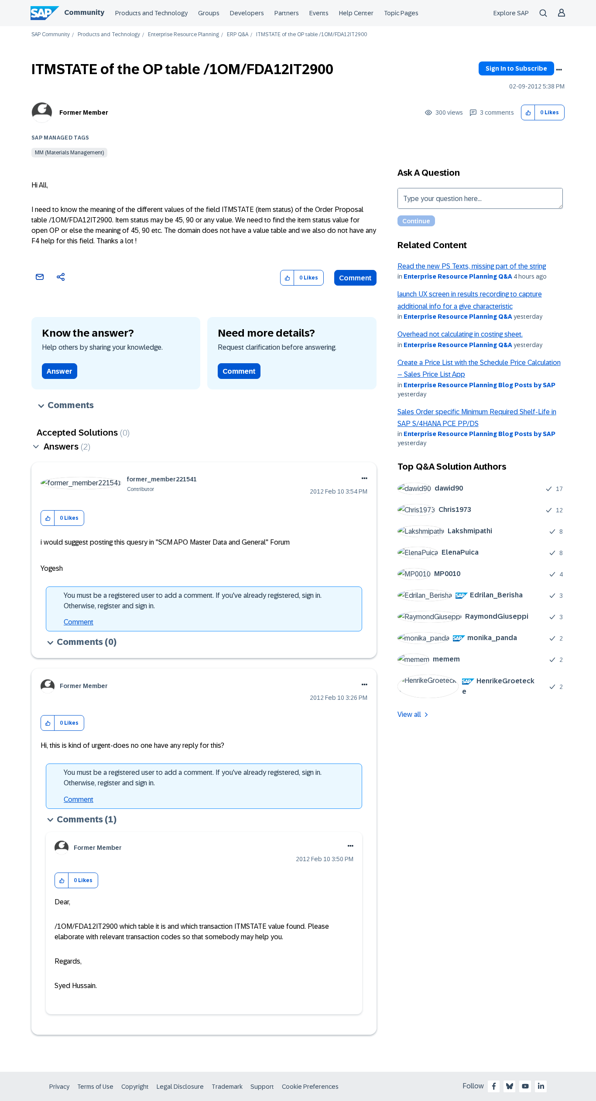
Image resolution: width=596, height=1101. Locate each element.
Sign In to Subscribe (516, 68)
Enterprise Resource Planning (183, 34)
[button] (528, 112)
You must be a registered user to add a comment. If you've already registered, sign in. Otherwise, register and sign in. (193, 601)
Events (319, 13)
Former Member (83, 112)
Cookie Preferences (310, 1086)
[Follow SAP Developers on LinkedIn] (541, 1086)
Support (262, 1086)
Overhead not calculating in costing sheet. (460, 334)
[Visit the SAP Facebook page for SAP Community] (493, 1086)
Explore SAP (511, 13)
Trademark (227, 1086)
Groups (208, 13)
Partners (286, 13)
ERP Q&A (237, 34)
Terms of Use (95, 1086)
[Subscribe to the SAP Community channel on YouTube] (525, 1086)
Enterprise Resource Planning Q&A (458, 276)
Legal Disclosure (180, 1086)
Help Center (356, 13)
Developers (247, 13)
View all (409, 714)
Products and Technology (151, 13)
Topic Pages (401, 13)
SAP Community (50, 34)
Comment (355, 278)
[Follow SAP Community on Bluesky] (509, 1086)
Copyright (135, 1086)
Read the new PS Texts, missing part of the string (471, 266)
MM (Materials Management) (69, 153)
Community (84, 12)
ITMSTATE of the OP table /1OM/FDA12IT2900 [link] (311, 34)
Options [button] (558, 69)
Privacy (59, 1086)
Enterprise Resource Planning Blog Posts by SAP (479, 385)
